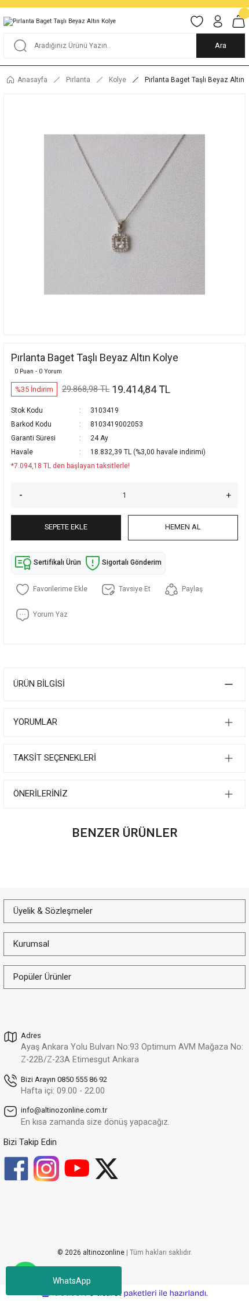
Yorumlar (35, 722)
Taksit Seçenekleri (54, 758)
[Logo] (59, 21)
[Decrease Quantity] (17, 495)
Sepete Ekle (66, 526)
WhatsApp (72, 1280)
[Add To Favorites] (51, 589)
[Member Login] (218, 21)
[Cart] (239, 21)
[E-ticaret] (123, 1293)
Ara (220, 45)
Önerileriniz (40, 793)
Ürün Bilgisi (39, 684)
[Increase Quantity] (232, 495)
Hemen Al (183, 526)
